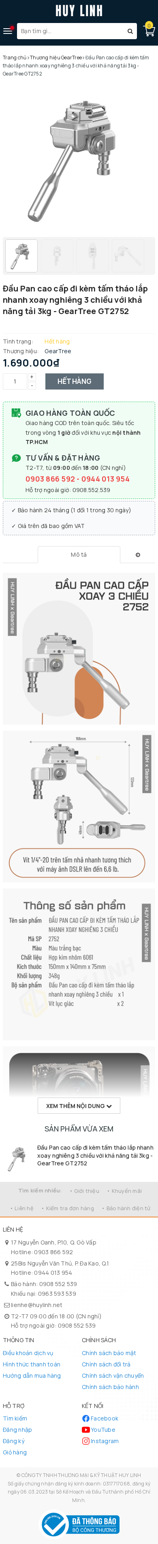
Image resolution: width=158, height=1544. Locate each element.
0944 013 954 (105, 479)
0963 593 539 (57, 1293)
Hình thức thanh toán (31, 1364)
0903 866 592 (51, 479)
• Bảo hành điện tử (126, 1208)
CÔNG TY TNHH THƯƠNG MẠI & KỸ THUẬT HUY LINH (81, 1475)
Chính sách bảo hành (110, 1387)
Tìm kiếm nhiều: (40, 1190)
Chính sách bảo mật (109, 1353)
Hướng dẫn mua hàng (32, 1375)
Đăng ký (13, 1441)
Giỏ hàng (15, 1452)
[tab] (79, 554)
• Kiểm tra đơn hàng (67, 1208)
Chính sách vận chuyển (113, 1375)
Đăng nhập (17, 1429)
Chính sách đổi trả (106, 1364)
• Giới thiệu (84, 1190)
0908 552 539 (58, 1284)
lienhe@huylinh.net (37, 1305)
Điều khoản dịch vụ (28, 1353)
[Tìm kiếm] (130, 31)
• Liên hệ (22, 1208)
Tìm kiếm (15, 1418)
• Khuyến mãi (124, 1190)
